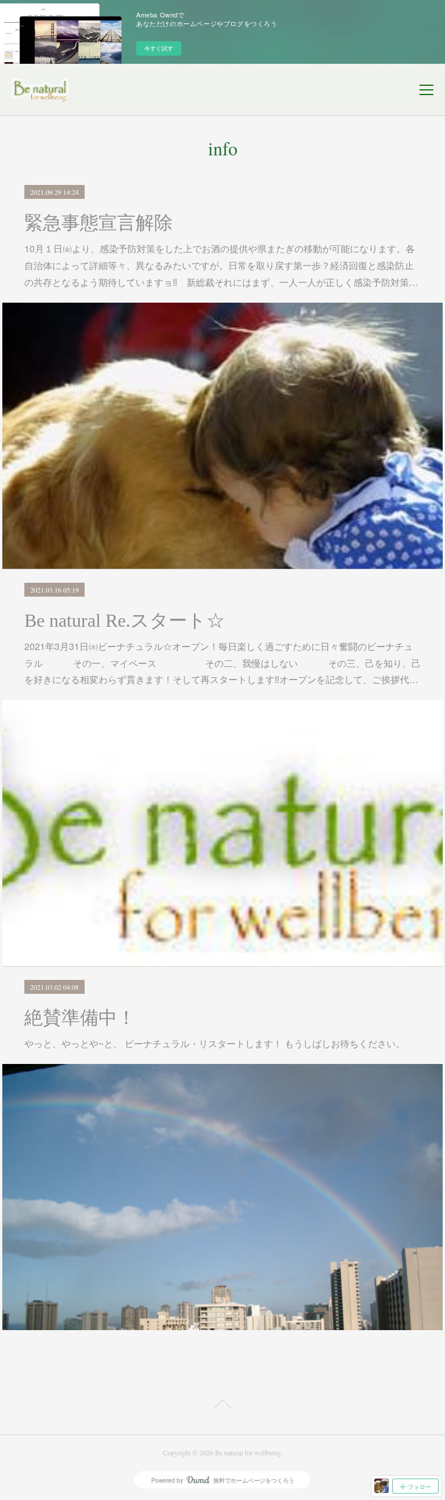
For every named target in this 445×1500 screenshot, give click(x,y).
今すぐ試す (158, 48)
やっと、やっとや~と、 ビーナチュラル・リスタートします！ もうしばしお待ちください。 (214, 1043)
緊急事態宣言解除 (98, 222)
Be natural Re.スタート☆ (124, 620)
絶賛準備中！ (80, 1017)
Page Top (222, 1406)
